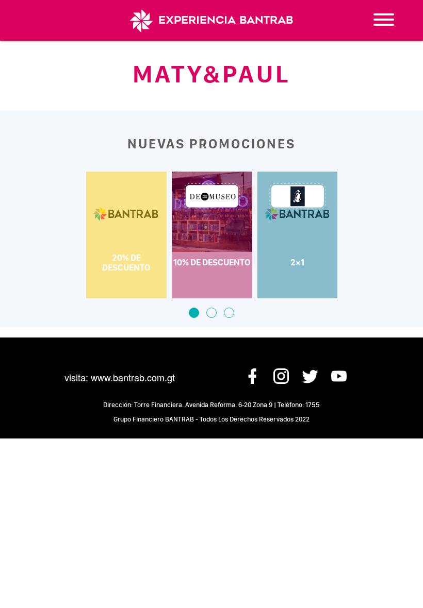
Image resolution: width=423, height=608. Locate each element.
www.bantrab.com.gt (133, 377)
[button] (194, 313)
